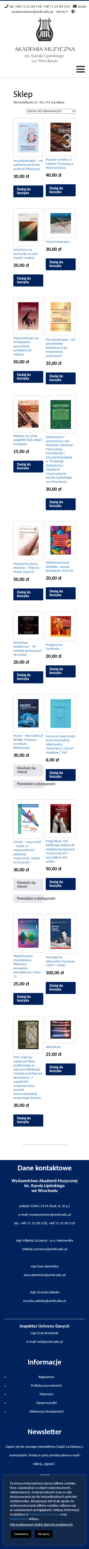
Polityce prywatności (44, 1514)
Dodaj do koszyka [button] (24, 191)
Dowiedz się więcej (26, 770)
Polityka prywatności (46, 1386)
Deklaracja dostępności (46, 1412)
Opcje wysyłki (46, 1403)
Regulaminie (19, 1519)
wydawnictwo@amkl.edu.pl (32, 12)
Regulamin (46, 1377)
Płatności (46, 1394)
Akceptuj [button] (43, 1534)
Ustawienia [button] (21, 1534)
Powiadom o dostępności (30, 784)
